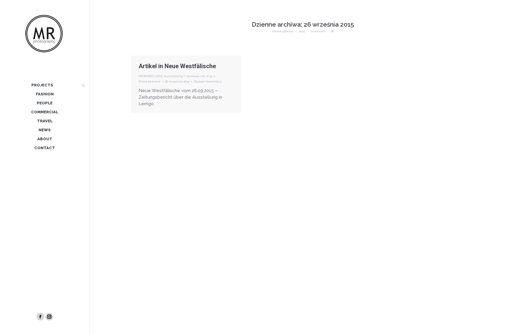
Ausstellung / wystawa (181, 76)
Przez (149, 81)
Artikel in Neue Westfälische (177, 66)
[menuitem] (42, 85)
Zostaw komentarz (208, 81)
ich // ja (206, 76)
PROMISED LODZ (150, 76)
